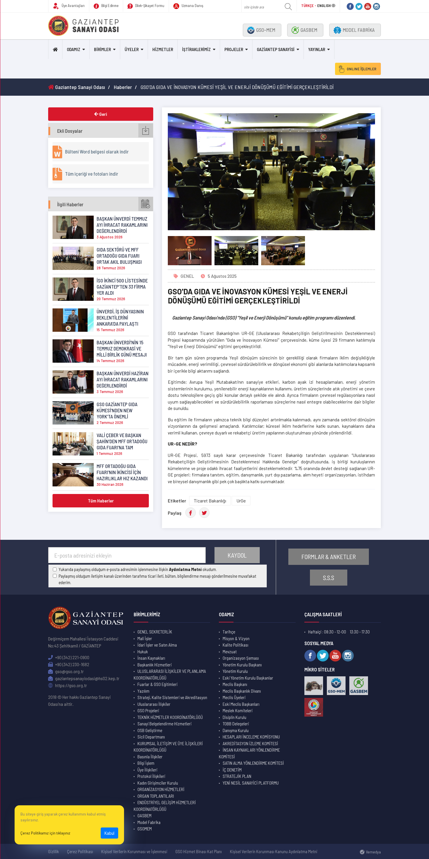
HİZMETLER (162, 49)
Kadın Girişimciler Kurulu (157, 782)
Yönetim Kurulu (235, 671)
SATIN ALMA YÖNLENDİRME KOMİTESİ (253, 763)
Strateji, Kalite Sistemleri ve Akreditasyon (172, 697)
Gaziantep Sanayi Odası (79, 87)
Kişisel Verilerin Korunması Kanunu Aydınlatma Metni (273, 851)
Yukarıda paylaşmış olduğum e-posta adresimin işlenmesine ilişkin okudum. (138, 569)
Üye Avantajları (73, 5)
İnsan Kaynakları (151, 658)
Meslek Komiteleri (237, 710)
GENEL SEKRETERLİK (154, 631)
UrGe (241, 500)
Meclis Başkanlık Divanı (242, 691)
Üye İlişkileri (147, 769)
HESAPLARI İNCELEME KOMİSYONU (251, 736)
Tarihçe (229, 631)
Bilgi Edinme (109, 5)
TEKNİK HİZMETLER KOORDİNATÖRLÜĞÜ (170, 717)
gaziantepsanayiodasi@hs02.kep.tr (86, 678)
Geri (102, 114)
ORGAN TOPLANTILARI (155, 796)
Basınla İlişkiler (150, 756)
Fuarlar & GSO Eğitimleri (157, 684)
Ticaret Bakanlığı (210, 500)
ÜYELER (132, 49)
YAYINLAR (316, 49)
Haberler (123, 87)
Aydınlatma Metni (185, 569)
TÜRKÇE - (309, 5)
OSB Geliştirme (149, 730)
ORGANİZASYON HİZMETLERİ (160, 789)
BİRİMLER (102, 49)
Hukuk (142, 651)
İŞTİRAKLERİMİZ (196, 49)
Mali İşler (144, 638)
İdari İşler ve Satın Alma (157, 644)
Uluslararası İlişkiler (153, 704)
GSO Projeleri (148, 710)
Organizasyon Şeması (241, 658)
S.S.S (328, 577)
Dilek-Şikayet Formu (149, 5)
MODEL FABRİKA (359, 30)
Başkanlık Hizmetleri (154, 664)
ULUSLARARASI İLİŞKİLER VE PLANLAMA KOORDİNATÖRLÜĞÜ (170, 674)
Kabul (109, 833)
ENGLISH (324, 5)
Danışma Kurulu (236, 730)
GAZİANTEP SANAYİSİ (275, 49)
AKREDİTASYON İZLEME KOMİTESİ (250, 743)
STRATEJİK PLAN (237, 776)
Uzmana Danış (192, 5)
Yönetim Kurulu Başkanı (242, 664)
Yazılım (143, 691)
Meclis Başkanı (235, 684)
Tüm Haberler (101, 500)
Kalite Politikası (235, 644)
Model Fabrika (149, 822)
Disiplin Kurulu (234, 717)
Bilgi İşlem (145, 763)
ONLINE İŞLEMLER (361, 68)
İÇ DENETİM (232, 769)
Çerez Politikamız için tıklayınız (45, 832)
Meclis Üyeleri (234, 697)
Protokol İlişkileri (151, 776)
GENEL (187, 276)
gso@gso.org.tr (69, 671)
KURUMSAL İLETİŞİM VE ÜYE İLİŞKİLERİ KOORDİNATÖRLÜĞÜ (168, 747)
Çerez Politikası (80, 851)
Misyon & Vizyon (236, 638)
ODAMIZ (73, 49)
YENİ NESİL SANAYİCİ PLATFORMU (251, 782)
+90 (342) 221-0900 (71, 657)
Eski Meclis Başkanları (241, 704)
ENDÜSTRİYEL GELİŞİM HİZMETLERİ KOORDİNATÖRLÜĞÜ (165, 806)
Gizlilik (53, 851)
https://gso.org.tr (70, 685)
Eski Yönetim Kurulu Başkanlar (248, 677)
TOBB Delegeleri (236, 723)
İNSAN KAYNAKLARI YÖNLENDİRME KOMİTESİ (249, 753)
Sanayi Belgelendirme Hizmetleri (164, 723)
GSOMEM (144, 828)
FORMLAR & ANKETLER (328, 556)
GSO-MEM (265, 30)
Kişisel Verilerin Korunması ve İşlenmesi (134, 851)
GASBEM (309, 30)
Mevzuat (230, 651)
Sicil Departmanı (151, 736)
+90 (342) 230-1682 (71, 664)
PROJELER (233, 49)
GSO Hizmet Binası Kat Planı (198, 851)
